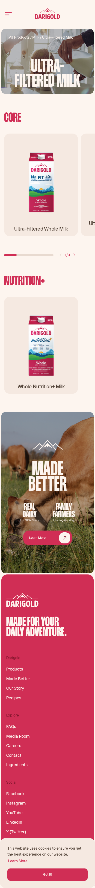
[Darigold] (47, 13)
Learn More (37, 538)
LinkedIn (14, 822)
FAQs (11, 726)
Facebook (15, 793)
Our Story (15, 688)
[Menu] (8, 13)
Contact (13, 755)
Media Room (18, 736)
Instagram (16, 803)
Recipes (13, 697)
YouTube (14, 812)
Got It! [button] (47, 874)
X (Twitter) (16, 831)
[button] (60, 255)
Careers (13, 745)
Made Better (18, 678)
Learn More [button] (17, 861)
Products (14, 669)
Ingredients (17, 764)
